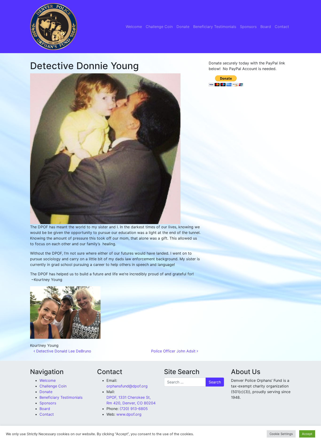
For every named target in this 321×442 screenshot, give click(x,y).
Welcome (134, 26)
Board (265, 26)
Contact (282, 26)
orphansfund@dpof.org (127, 386)
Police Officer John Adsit (174, 351)
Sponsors (248, 26)
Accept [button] (307, 434)
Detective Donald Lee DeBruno (63, 351)
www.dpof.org (128, 414)
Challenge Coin (159, 26)
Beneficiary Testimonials (214, 26)
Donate (182, 26)
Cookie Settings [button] (281, 434)
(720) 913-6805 (134, 408)
